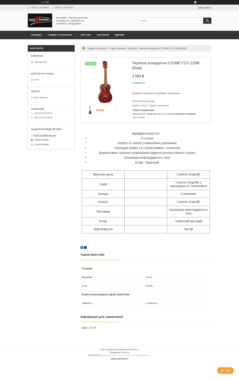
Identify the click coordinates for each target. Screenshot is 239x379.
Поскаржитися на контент (113, 355)
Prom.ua (135, 349)
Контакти (103, 35)
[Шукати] (207, 21)
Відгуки (119, 35)
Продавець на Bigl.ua (119, 352)
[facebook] (81, 248)
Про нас (86, 35)
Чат (228, 370)
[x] (85, 248)
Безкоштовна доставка (143, 101)
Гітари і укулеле (117, 48)
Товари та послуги (59, 35)
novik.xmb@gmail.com (45, 135)
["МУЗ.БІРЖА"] (40, 26)
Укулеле (132, 48)
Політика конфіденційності (138, 355)
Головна (36, 35)
